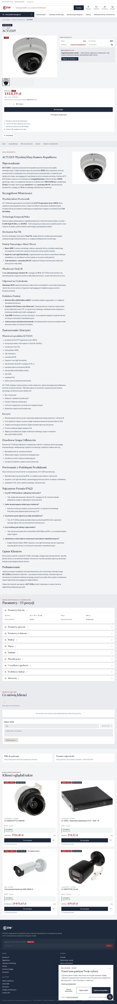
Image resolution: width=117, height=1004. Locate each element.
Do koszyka (58, 109)
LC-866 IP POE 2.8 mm (69, 889)
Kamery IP (5, 957)
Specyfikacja (13, 144)
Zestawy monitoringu (56, 14)
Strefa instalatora (8, 981)
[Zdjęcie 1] (6, 82)
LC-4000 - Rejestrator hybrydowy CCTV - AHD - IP (80, 821)
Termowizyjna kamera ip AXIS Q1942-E (18, 889)
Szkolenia (5, 987)
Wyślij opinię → (11, 740)
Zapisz (109, 945)
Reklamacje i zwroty (66, 960)
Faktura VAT (6, 993)
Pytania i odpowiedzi (50, 144)
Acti (84, 41)
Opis (3, 144)
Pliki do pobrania (26, 144)
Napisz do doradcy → (70, 59)
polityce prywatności (72, 997)
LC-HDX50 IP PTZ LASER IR (14, 821)
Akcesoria (5, 972)
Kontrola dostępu (7, 969)
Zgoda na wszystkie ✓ (101, 990)
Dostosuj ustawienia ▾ (68, 984)
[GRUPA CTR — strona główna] (7, 7)
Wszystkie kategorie (18, 14)
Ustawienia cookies (109, 1000)
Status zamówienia (66, 963)
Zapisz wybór (83, 990)
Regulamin (85, 1000)
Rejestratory (6, 960)
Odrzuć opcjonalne (68, 990)
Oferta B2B (5, 984)
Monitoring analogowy (75, 14)
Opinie (38, 144)
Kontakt (62, 957)
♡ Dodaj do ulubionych (58, 115)
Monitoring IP (41, 14)
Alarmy (88, 14)
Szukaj (78, 8)
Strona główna (6, 19)
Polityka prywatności (96, 1000)
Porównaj (8, 135)
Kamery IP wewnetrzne (18, 19)
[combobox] (44, 7)
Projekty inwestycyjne (9, 990)
